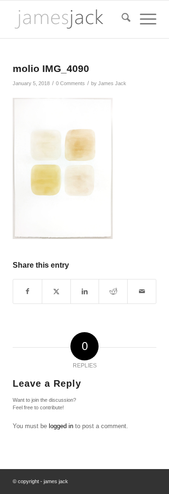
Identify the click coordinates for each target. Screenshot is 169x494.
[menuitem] (121, 19)
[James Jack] (70, 19)
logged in (61, 426)
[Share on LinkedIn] (85, 291)
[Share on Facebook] (27, 291)
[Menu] (143, 19)
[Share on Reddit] (113, 291)
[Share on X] (56, 291)
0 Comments (70, 83)
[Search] (121, 19)
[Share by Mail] (142, 291)
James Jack (112, 83)
